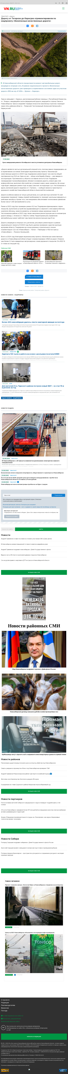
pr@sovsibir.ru (25, 1055)
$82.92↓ (17, 3)
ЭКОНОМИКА (9, 974)
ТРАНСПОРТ (13, 319)
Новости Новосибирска (34, 276)
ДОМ (10, 383)
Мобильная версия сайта (10, 1021)
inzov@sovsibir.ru (5, 1053)
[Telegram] (37, 26)
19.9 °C (12, 3)
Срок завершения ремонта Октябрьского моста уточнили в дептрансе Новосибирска (32, 162)
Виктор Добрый (18, 31)
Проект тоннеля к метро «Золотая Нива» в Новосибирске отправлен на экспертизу (34, 885)
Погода (4, 1011)
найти (41, 529)
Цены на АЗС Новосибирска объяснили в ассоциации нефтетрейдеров (29, 933)
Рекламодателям (8, 1005)
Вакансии (5, 1008)
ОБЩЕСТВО (13, 351)
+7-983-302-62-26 (39, 1055)
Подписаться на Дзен (12, 516)
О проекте (5, 1000)
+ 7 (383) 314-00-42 (44, 1051)
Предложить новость (34, 282)
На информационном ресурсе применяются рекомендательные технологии (20, 1058)
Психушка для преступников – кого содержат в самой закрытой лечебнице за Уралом (29, 507)
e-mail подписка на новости (13, 1016)
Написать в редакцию (34, 1036)
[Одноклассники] (32, 26)
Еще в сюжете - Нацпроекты (12, 398)
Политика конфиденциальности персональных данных (15, 1065)
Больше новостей (34, 572)
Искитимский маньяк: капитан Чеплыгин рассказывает (19, 504)
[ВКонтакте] (28, 26)
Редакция (5, 1003)
